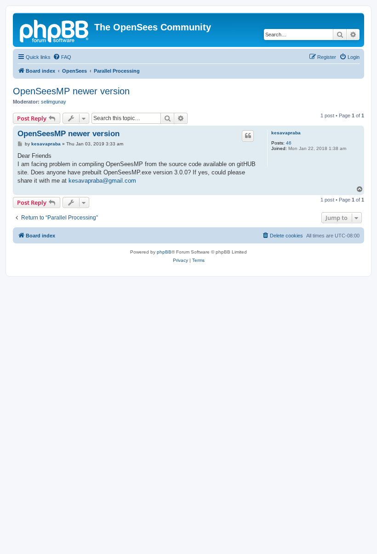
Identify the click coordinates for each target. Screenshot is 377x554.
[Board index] (54, 30)
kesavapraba (286, 132)
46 (288, 142)
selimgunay (53, 101)
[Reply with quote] (248, 135)
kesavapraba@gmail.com (102, 180)
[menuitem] (62, 57)
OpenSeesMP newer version (71, 91)
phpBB (164, 251)
